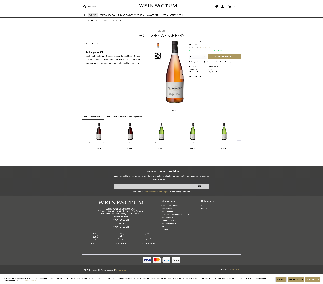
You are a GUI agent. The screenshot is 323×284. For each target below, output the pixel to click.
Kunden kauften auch (93, 117)
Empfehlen (231, 62)
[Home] (85, 15)
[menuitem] (98, 6)
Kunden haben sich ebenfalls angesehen (124, 117)
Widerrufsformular (169, 223)
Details (95, 43)
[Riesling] (193, 131)
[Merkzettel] (216, 6)
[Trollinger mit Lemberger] (99, 131)
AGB (163, 226)
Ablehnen (281, 279)
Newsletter (205, 205)
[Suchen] (84, 6)
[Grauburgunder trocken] (224, 131)
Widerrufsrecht (167, 217)
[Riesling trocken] (161, 131)
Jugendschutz (167, 208)
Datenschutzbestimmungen (156, 192)
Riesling (193, 143)
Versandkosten (205, 47)
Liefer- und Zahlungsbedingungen (175, 214)
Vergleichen (195, 62)
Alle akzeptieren (296, 279)
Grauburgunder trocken (224, 143)
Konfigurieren (313, 279)
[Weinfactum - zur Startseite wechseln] (158, 7)
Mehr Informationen (28, 280)
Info (85, 43)
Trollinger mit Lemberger (99, 143)
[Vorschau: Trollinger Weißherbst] (158, 44)
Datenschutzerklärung (170, 220)
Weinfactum (236, 269)
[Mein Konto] (223, 6)
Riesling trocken (161, 143)
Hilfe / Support (167, 211)
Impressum (166, 229)
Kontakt (204, 208)
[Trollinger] (130, 131)
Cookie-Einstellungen (170, 205)
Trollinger (130, 143)
